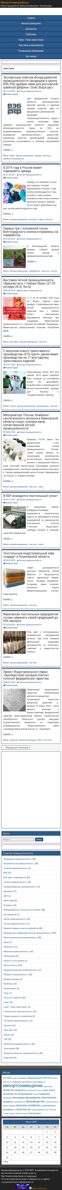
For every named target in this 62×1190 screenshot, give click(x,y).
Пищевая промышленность (15, 974)
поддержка (44, 1094)
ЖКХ (5, 896)
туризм (18, 1113)
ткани (40, 487)
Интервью (7, 905)
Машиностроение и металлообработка (20, 928)
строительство (23, 1109)
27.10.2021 (10, 91)
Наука (6, 942)
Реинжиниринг (9, 988)
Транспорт (8, 1030)
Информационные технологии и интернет (22, 910)
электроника (34, 1113)
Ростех (9, 1082)
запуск (13, 406)
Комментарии (12, 94)
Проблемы (31, 34)
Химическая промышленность (17, 1044)
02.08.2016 (10, 290)
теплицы (6, 1113)
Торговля (7, 1025)
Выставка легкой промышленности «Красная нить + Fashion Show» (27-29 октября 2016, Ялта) (29, 283)
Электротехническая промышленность (21, 1053)
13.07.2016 (10, 365)
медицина (20, 1090)
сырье (41, 219)
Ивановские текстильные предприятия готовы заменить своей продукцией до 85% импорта (30, 617)
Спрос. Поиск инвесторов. (31, 39)
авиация (17, 1082)
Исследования (10, 914)
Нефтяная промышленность (16, 951)
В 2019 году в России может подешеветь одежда (22, 169)
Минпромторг (35, 1078)
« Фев (5, 1162)
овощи (35, 1094)
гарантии (14, 740)
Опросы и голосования (13, 961)
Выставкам (31, 56)
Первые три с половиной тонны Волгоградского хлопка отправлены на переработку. (30, 231)
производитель (19, 1102)
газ (44, 1082)
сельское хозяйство (28, 1105)
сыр (46, 1110)
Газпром (15, 1078)
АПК (4, 1078)
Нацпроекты (8, 947)
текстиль (47, 155)
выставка (14, 342)
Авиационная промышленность (17, 859)
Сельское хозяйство (12, 998)
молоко (39, 1090)
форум (24, 1113)
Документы (31, 28)
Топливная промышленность (16, 1021)
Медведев (23, 1078)
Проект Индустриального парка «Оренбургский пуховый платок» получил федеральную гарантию (26, 675)
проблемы (7, 1098)
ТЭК (5, 1039)
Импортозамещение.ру (15, 2)
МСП (40, 740)
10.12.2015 (10, 499)
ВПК (5, 873)
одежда (37, 155)
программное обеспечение (40, 1097)
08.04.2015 (10, 682)
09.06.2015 (10, 560)
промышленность (52, 1102)
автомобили (27, 1082)
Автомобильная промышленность (18, 863)
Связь (6, 993)
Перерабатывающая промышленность (20, 970)
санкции (11, 1106)
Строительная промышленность (18, 1011)
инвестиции (47, 1086)
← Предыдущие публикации (15, 747)
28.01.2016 (10, 432)
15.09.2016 (10, 239)
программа (18, 1097)
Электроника (9, 1048)
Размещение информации (31, 50)
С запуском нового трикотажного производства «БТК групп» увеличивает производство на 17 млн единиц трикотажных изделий (31, 356)
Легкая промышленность (30, 91)
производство (42, 406)
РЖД (4, 1082)
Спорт (6, 1002)
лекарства (8, 1090)
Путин (54, 1078)
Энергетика (8, 1058)
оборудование (25, 1094)
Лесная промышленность (14, 924)
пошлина (33, 219)
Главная (31, 18)
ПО (49, 1077)
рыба (5, 1106)
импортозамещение (24, 155)
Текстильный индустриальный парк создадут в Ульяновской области (28, 554)
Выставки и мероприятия (31, 45)
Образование (9, 956)
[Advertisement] (31, 790)
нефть (45, 1090)
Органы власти (10, 965)
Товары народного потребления (17, 1016)
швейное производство (13, 159)
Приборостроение (11, 979)
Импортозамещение (31, 23)
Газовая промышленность (15, 882)
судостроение (38, 1110)
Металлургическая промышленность (20, 937)
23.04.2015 (10, 624)
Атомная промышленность (15, 868)
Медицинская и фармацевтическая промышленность (27, 933)
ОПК (44, 1078)
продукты (8, 1101)
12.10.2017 (10, 175)
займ (12, 155)
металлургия (31, 1090)
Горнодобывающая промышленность (20, 887)
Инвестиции (8, 900)
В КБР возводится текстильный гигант (30, 496)
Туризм (6, 1035)
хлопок (54, 271)
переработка (34, 271)
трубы (12, 1113)
